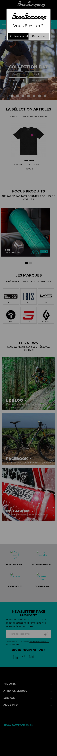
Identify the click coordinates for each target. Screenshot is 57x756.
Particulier (39, 36)
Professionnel (19, 36)
